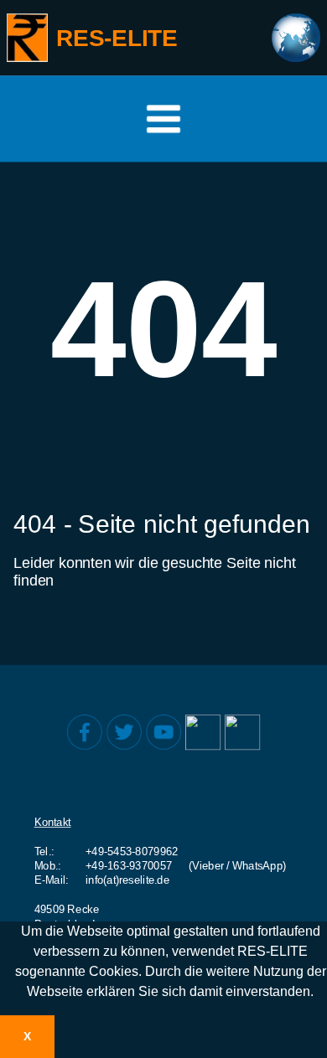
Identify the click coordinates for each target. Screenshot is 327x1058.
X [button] (27, 1036)
